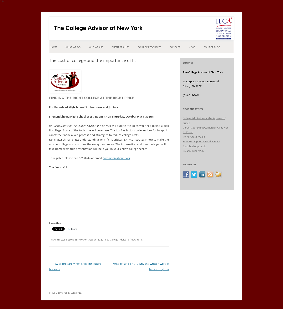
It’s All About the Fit (194, 137)
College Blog (211, 47)
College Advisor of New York (126, 239)
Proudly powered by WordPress (66, 292)
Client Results (120, 47)
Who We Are (96, 47)
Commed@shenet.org (117, 158)
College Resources (149, 47)
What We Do (73, 47)
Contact (175, 47)
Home (53, 47)
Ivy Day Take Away (193, 150)
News (192, 47)
